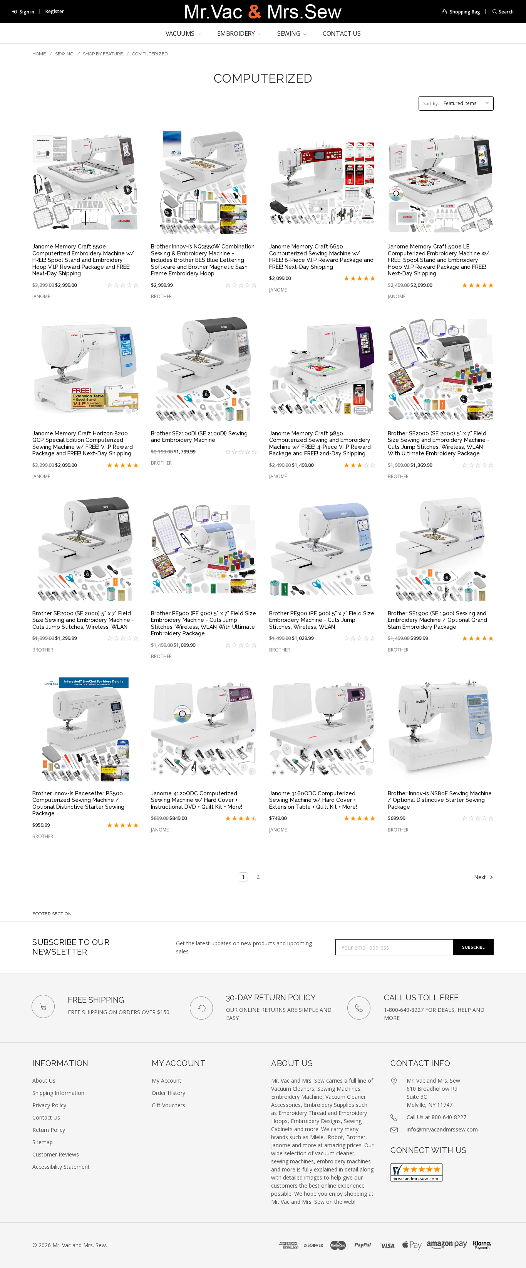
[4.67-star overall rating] (230, 819)
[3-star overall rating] (348, 466)
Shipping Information (58, 1092)
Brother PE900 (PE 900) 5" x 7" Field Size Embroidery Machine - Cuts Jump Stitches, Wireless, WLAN (321, 620)
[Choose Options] (128, 686)
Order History (168, 1092)
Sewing (289, 33)
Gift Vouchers (168, 1105)
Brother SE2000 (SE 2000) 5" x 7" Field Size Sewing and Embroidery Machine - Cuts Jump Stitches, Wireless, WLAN (83, 620)
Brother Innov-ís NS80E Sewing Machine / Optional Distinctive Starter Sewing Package (440, 800)
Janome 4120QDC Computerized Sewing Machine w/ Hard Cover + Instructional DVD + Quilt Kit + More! (196, 800)
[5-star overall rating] (348, 279)
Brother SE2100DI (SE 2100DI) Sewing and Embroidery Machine (199, 436)
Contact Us (341, 33)
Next (480, 877)
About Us (43, 1080)
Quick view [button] (85, 225)
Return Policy (48, 1129)
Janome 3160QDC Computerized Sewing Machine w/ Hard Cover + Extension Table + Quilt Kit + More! (313, 800)
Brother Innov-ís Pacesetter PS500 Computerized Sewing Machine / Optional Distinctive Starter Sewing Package (78, 803)
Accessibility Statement (61, 1166)
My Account (166, 1080)
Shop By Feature (103, 54)
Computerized (150, 54)
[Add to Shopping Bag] (128, 139)
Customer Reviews (55, 1154)
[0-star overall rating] (112, 286)
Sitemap (42, 1142)
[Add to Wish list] (128, 155)
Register (54, 11)
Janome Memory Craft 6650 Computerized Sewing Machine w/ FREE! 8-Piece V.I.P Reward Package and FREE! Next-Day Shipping (321, 256)
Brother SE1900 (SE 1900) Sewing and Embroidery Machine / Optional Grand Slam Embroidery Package (437, 620)
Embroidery (236, 33)
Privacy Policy (49, 1105)
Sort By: (431, 103)
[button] (501, 12)
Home (39, 54)
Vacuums (181, 33)
